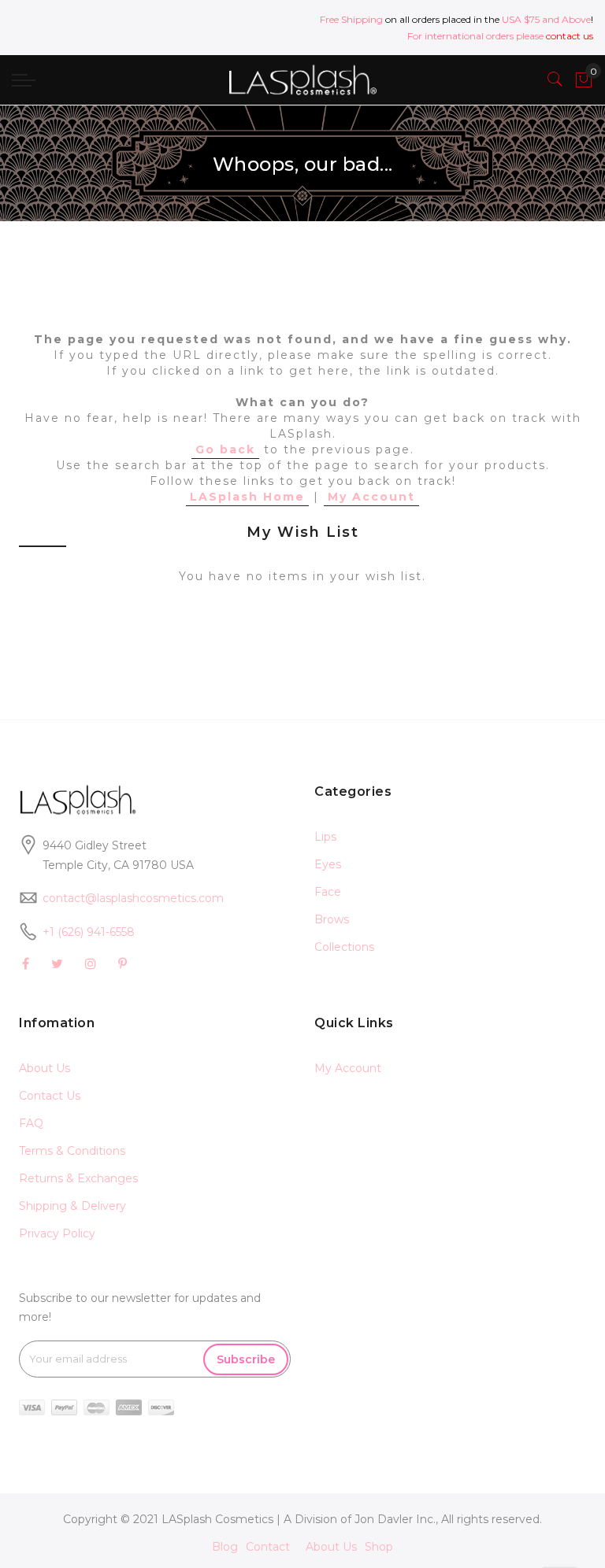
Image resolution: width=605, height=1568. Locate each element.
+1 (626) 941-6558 (89, 932)
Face (327, 892)
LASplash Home (247, 497)
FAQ (31, 1123)
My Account (371, 497)
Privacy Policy (57, 1233)
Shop (379, 1547)
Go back (225, 449)
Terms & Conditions (72, 1151)
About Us (44, 1068)
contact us (569, 36)
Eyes (327, 864)
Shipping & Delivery (72, 1206)
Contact (268, 1547)
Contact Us (49, 1096)
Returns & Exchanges (78, 1178)
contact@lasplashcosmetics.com (133, 898)
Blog (225, 1547)
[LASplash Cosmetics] (302, 80)
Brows (331, 919)
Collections (344, 947)
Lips (325, 837)
